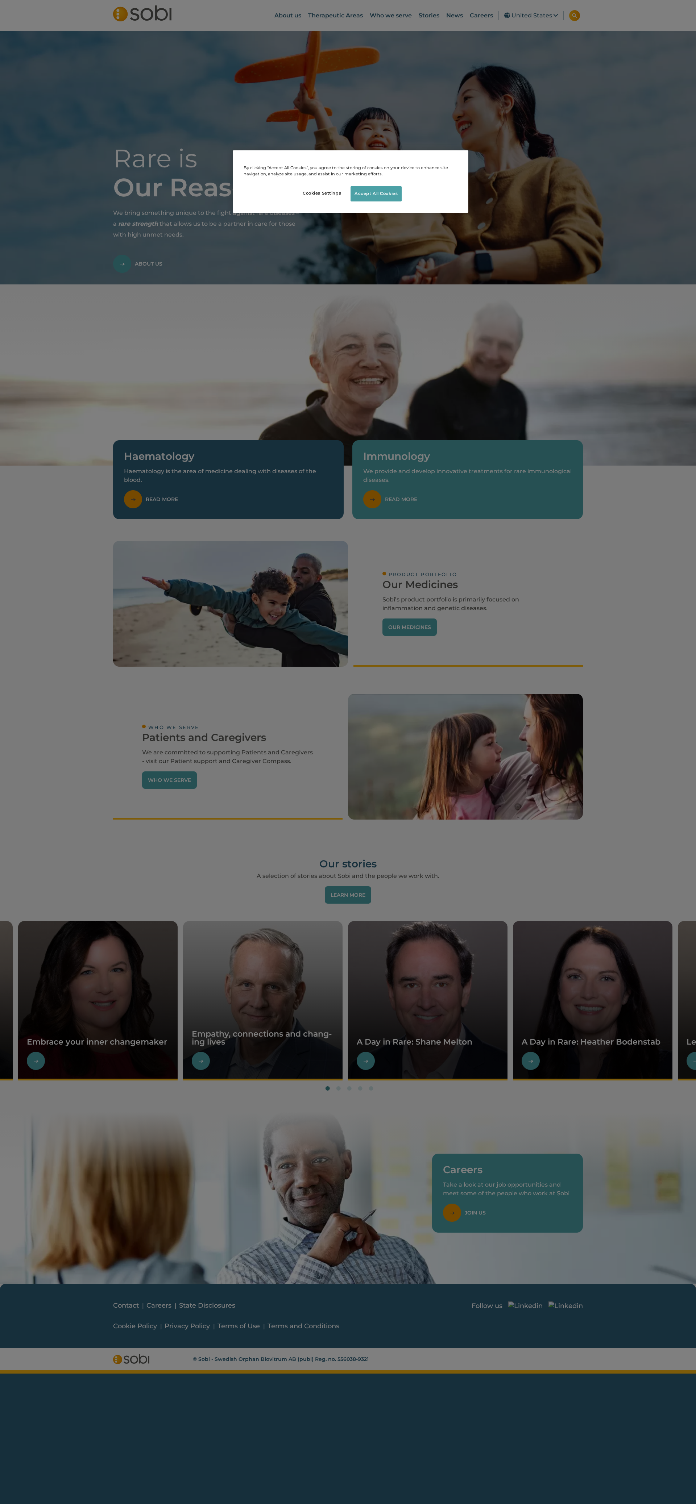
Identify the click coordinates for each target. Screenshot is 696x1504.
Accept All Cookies (376, 193)
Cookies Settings (322, 193)
